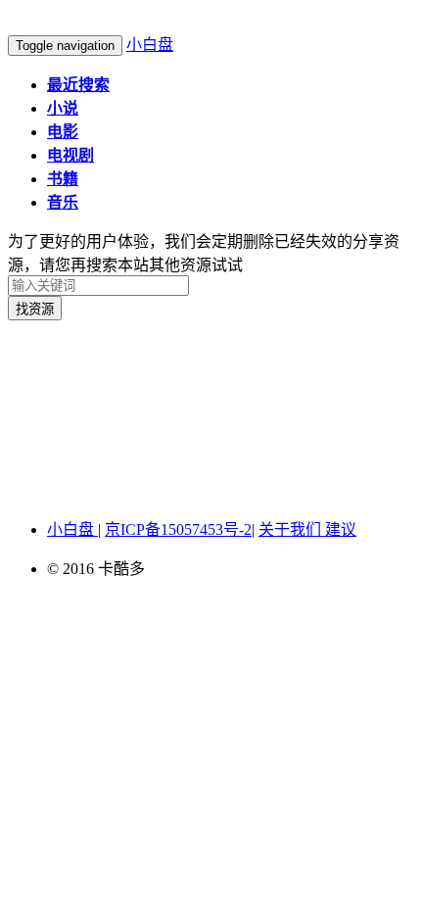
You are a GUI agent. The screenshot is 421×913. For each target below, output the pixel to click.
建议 (340, 529)
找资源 (35, 309)
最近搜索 (78, 84)
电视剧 (70, 155)
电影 (62, 131)
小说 (62, 108)
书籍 (62, 178)
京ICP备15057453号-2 (178, 529)
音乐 (62, 202)
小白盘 (149, 44)
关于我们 (291, 529)
